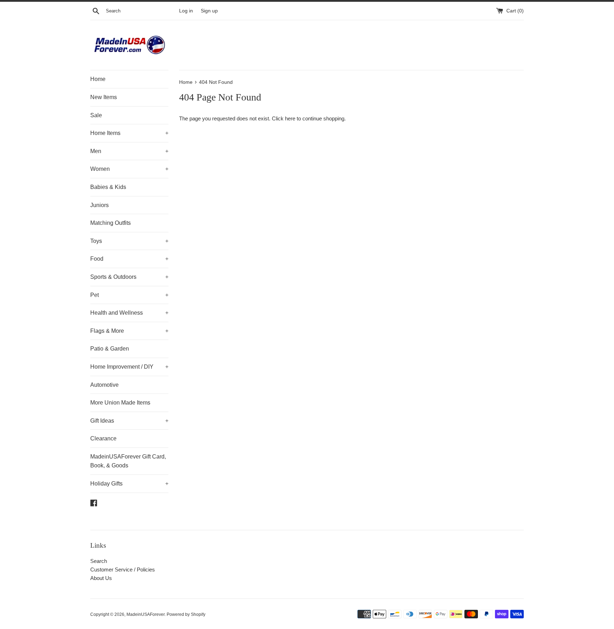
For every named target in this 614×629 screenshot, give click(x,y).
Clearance (103, 438)
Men (129, 151)
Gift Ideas (129, 421)
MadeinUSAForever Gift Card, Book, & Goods (128, 461)
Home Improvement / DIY (129, 367)
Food (129, 259)
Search (98, 561)
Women (129, 169)
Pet (129, 295)
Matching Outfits (110, 223)
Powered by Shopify (186, 614)
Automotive (104, 385)
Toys (129, 241)
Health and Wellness (129, 313)
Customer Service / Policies (122, 569)
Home (98, 79)
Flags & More (129, 331)
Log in (186, 10)
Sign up (209, 10)
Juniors (99, 205)
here (290, 118)
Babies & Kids (108, 187)
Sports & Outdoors (129, 277)
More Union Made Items (120, 403)
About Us (101, 578)
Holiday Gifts (129, 484)
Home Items (129, 133)
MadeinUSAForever (145, 614)
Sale (96, 115)
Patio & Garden (109, 349)
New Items (103, 97)
